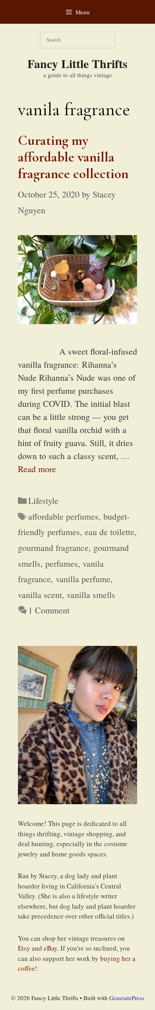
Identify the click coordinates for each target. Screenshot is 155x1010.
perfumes (61, 563)
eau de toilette (109, 531)
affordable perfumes (63, 516)
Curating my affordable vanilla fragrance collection (73, 157)
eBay (50, 948)
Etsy (24, 948)
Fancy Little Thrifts (77, 63)
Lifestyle (43, 500)
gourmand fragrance (53, 547)
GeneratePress (126, 998)
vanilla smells (91, 594)
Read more (37, 469)
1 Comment (49, 610)
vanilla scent (40, 594)
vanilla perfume (83, 579)
